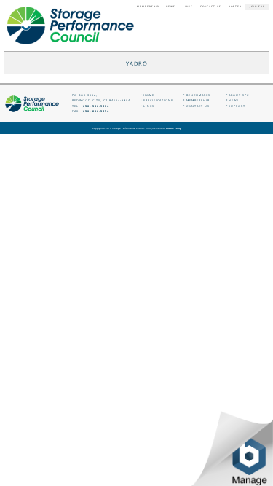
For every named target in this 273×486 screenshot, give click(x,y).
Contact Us (210, 7)
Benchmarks (198, 95)
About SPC (239, 95)
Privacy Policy (173, 128)
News (170, 7)
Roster (235, 7)
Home (148, 95)
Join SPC (257, 6)
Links (188, 7)
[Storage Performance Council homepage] (70, 25)
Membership (148, 7)
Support (237, 106)
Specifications (158, 100)
